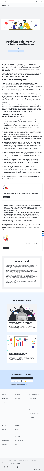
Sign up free (22, 377)
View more (31, 417)
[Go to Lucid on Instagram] (7, 467)
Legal (15, 460)
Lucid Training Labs (19, 436)
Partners (17, 444)
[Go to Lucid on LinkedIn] (2, 467)
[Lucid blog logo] (5, 5)
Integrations (18, 405)
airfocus (17, 402)
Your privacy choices (15, 463)
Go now (6, 247)
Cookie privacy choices (23, 460)
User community (19, 440)
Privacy (10, 460)
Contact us (4, 436)
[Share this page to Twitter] (43, 231)
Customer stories (5, 440)
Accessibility (4, 444)
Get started (6, 197)
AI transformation (33, 405)
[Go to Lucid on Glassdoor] (14, 467)
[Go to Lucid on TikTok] (17, 467)
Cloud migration (32, 398)
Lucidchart (17, 398)
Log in (37, 1)
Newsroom (4, 429)
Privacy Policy (25, 384)
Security (17, 429)
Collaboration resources (34, 413)
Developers (17, 425)
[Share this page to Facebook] (43, 235)
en (4, 462)
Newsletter (17, 448)
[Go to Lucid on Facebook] (9, 467)
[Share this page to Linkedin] (43, 233)
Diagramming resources (34, 409)
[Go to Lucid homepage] (5, 2)
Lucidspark (17, 394)
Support (17, 433)
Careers (3, 433)
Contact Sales (5, 398)
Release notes (18, 451)
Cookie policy (33, 460)
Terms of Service (23, 383)
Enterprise (4, 394)
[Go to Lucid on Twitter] (4, 467)
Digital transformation (34, 394)
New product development (35, 402)
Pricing (3, 402)
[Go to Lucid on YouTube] (12, 467)
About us (4, 425)
